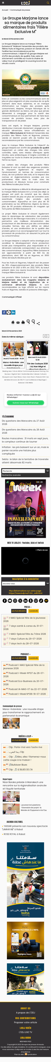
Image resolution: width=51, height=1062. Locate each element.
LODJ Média (29, 383)
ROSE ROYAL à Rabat (14, 834)
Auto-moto (26, 377)
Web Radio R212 (25, 1041)
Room (33, 377)
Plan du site (19, 1054)
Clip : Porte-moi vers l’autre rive (25, 747)
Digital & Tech (16, 374)
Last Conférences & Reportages (36, 380)
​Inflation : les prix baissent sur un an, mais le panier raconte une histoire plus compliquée (25, 450)
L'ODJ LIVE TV (25, 1032)
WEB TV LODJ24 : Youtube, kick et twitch (25, 542)
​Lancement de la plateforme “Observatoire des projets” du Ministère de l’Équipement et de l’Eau (34, 807)
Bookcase (21, 383)
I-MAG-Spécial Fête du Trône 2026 (27, 633)
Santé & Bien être (27, 374)
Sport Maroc (18, 377)
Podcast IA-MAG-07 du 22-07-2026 (28, 689)
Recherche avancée (11, 475)
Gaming (42, 371)
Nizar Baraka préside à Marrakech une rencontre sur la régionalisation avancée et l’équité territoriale (25, 785)
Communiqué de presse (20, 10)
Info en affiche (17, 371)
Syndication (32, 1054)
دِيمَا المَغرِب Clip (16, 751)
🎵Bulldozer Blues (18, 764)
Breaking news (7, 371)
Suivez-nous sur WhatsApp (25, 403)
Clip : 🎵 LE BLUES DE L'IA (21, 769)
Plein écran (42, 550)
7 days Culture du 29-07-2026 (25, 638)
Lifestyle (36, 374)
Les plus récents (19, 611)
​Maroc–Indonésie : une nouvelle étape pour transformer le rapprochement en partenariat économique (13, 364)
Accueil (5, 10)
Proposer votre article (25, 1022)
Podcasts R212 (40, 377)
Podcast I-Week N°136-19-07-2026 (27, 693)
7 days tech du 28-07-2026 (24, 643)
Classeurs (33, 611)
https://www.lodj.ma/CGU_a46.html (25, 593)
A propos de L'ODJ (25, 1012)
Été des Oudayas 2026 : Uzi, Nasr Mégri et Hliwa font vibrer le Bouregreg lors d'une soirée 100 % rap (37, 365)
